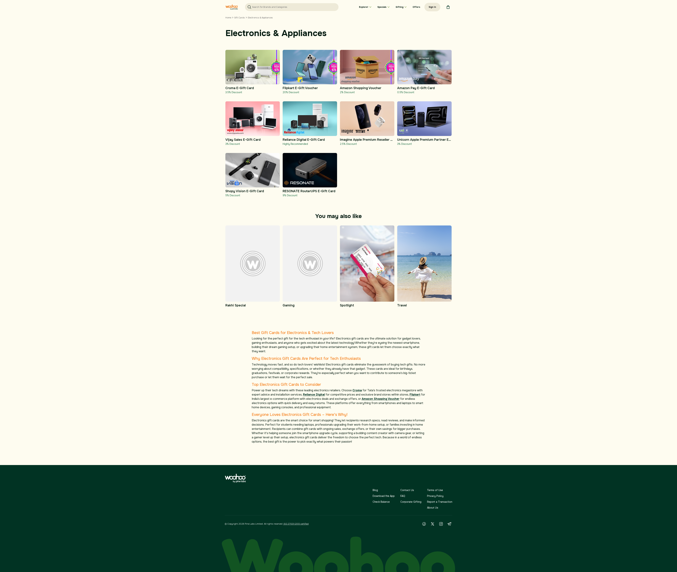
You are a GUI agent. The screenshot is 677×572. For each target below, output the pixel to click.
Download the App (384, 496)
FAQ (402, 496)
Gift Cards (239, 17)
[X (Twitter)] (432, 524)
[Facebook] (424, 524)
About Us (432, 507)
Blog (375, 490)
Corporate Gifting (410, 501)
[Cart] (448, 7)
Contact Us (407, 490)
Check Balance (381, 501)
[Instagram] (441, 524)
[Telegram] (449, 524)
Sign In (432, 7)
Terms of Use (435, 490)
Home (228, 17)
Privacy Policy (435, 496)
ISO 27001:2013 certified (296, 523)
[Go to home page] (231, 7)
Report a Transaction (439, 501)
